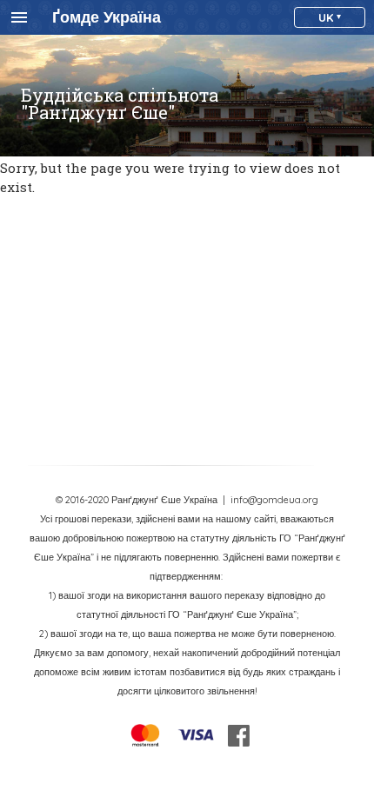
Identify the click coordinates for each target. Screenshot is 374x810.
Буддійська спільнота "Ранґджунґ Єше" (119, 103)
